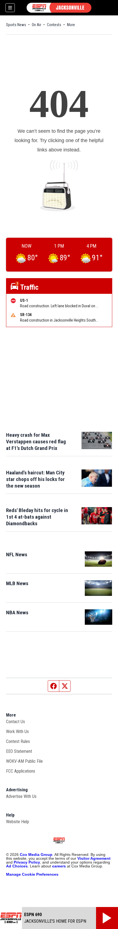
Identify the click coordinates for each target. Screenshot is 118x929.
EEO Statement (19, 751)
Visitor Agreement (94, 858)
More (71, 25)
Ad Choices (17, 866)
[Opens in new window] (98, 559)
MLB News (17, 583)
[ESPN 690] (59, 7)
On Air (36, 25)
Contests (54, 25)
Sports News (16, 25)
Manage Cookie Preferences (32, 874)
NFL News (16, 554)
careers (59, 866)
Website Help (17, 821)
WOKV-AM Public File (24, 761)
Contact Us (15, 721)
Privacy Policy (27, 862)
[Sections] (10, 7)
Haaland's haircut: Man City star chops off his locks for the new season (35, 479)
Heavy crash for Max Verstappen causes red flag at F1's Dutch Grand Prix (36, 441)
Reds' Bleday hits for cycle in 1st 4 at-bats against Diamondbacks (37, 517)
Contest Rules (18, 741)
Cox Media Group (36, 854)
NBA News (17, 612)
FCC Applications (20, 771)
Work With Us (17, 731)
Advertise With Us (21, 796)
